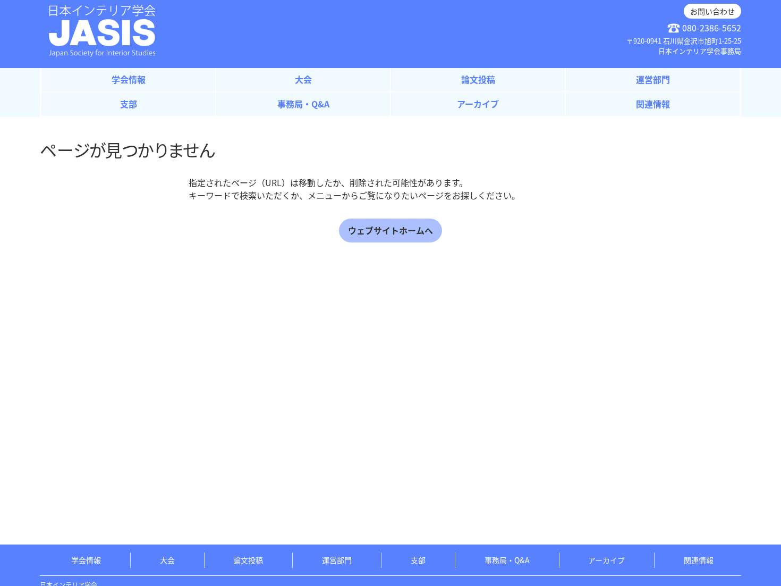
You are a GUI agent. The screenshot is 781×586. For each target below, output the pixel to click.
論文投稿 (478, 79)
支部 (128, 103)
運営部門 (653, 79)
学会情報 (129, 79)
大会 (303, 79)
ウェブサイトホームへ (390, 230)
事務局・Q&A (303, 103)
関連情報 (653, 103)
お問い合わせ (712, 11)
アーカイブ (478, 103)
